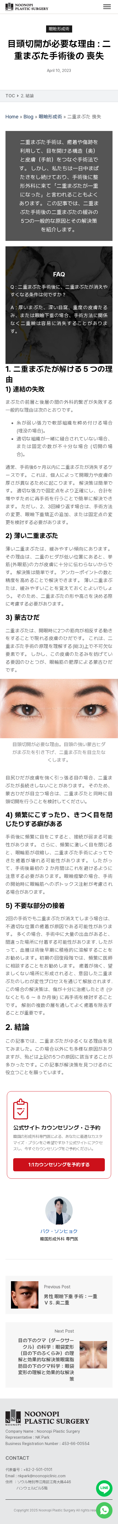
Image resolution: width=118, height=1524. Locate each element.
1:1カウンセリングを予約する (59, 1164)
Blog (28, 116)
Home (11, 116)
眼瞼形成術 (59, 28)
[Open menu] (107, 7)
